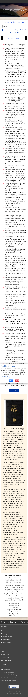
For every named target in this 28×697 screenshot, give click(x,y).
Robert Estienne (14, 578)
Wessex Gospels (14, 605)
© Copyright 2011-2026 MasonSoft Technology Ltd (13, 692)
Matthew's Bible (10, 587)
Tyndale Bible (8, 585)
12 (25, 30)
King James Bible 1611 (7, 672)
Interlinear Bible (7, 636)
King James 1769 (14, 592)
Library (4, 634)
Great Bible (19, 587)
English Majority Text (14, 610)
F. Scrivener (9, 582)
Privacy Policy (5, 657)
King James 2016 (9, 594)
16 (18, 32)
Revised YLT (19, 598)
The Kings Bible (5, 669)
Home (4, 631)
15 (15, 32)
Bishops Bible (8, 589)
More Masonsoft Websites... (9, 680)
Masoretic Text (14, 603)
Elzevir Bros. (19, 580)
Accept (11, 380)
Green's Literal (18, 600)
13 (10, 32)
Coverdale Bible (19, 585)
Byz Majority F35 (14, 614)
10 (20, 30)
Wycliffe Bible (14, 607)
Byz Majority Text (14, 612)
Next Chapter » (14, 390)
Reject (17, 380)
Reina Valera (18, 582)
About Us (3, 651)
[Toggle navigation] (25, 1)
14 (12, 32)
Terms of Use (5, 654)
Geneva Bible (20, 594)
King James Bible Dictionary (9, 675)
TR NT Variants (14, 616)
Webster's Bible (14, 596)
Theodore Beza (9, 580)
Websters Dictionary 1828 (8, 678)
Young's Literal (9, 598)
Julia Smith (8, 600)
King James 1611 (19, 589)
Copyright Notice (6, 660)
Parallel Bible (6, 639)
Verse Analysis (6, 642)
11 (23, 30)
